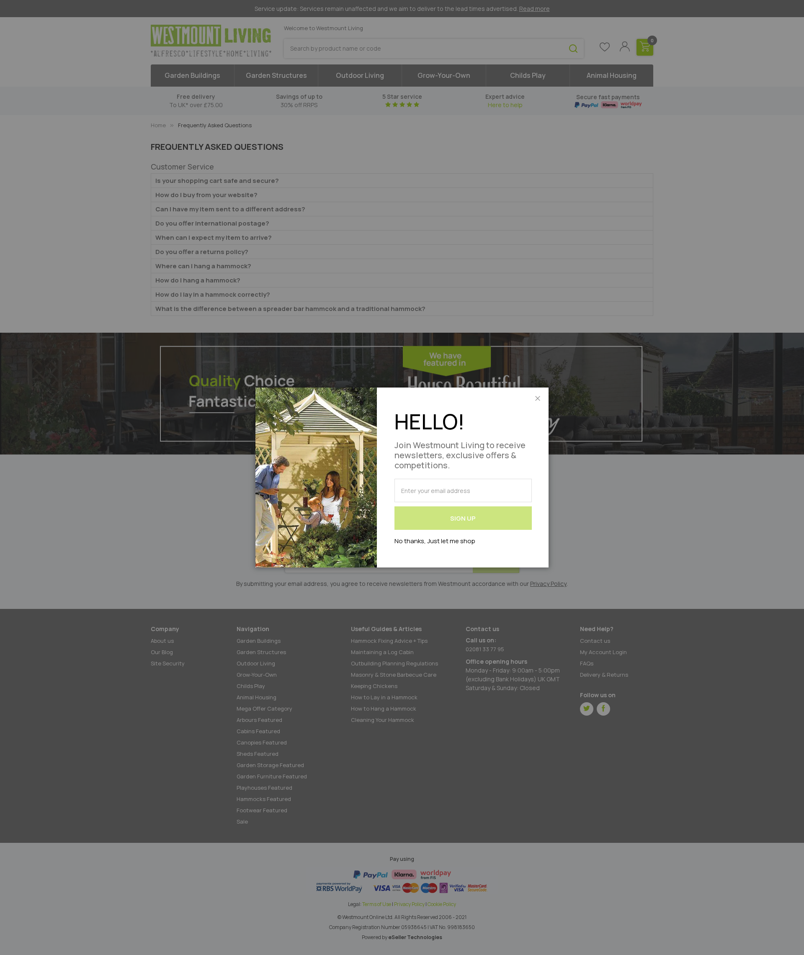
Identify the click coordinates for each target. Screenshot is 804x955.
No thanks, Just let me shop (434, 541)
